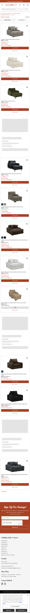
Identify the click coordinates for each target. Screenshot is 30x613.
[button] (2, 5)
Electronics (9, 13)
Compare (16, 50)
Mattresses (4, 544)
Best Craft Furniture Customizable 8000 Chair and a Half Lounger (13, 302)
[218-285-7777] (24, 5)
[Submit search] (26, 9)
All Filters (8, 20)
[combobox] (22, 20)
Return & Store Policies (7, 555)
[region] (15, 603)
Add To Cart (15, 78)
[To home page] (11, 5)
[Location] (20, 5)
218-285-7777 (9, 566)
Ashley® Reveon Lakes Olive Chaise (8, 101)
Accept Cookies (21, 610)
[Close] (27, 595)
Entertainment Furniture (5, 14)
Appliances (4, 540)
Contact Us (4, 553)
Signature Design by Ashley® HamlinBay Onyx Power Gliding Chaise (14, 403)
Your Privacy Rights (15, 606)
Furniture (4, 542)
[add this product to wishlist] (27, 26)
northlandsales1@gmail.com (13, 568)
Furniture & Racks (16, 13)
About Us (4, 549)
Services (3, 548)
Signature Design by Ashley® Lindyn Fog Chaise (10, 39)
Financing (4, 551)
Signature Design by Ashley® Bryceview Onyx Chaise (11, 173)
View (15, 307)
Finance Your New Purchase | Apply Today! (15, 1)
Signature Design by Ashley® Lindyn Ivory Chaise (10, 70)
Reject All (8, 610)
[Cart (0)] (27, 5)
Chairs (12, 14)
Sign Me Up (15, 527)
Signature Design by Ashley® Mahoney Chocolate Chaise (12, 206)
